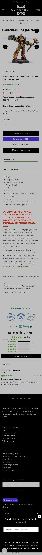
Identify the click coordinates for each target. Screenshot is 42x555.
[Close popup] (39, 516)
